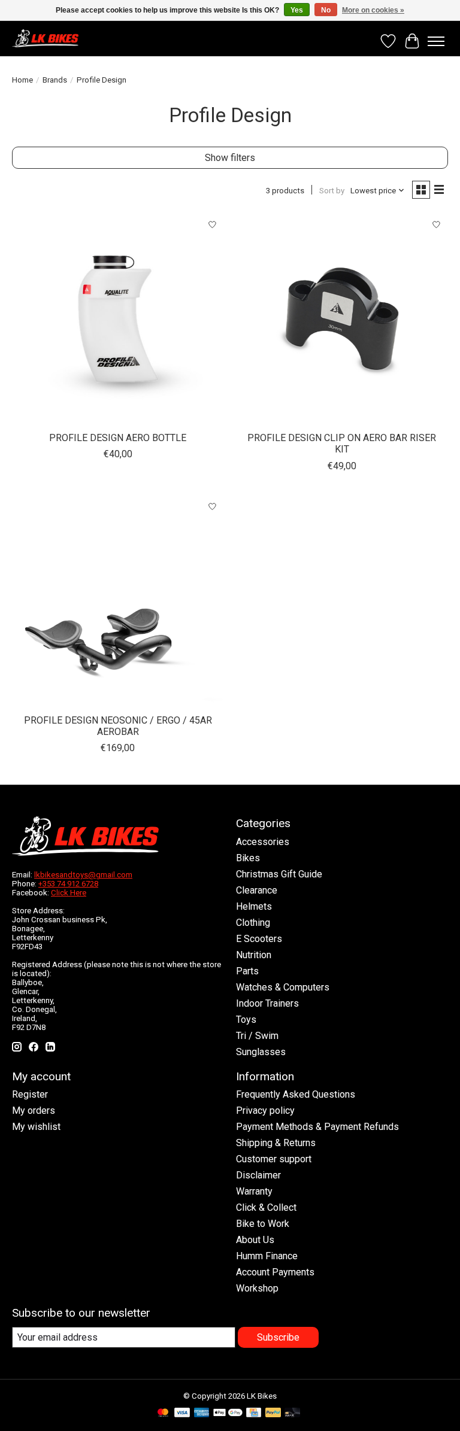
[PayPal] (273, 1413)
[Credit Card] (253, 1413)
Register (30, 1094)
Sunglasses (261, 1052)
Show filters (230, 157)
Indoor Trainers (267, 1003)
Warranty (254, 1191)
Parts (247, 971)
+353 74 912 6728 (68, 883)
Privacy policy (265, 1110)
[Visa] (182, 1413)
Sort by (331, 190)
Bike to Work (262, 1223)
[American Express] (202, 1413)
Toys (246, 1019)
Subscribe (278, 1337)
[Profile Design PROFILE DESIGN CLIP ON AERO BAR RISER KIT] (342, 319)
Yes (296, 10)
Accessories (262, 841)
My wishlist (36, 1126)
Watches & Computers (282, 987)
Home (22, 79)
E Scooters (259, 938)
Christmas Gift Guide (279, 874)
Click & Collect (266, 1207)
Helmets (254, 906)
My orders (33, 1110)
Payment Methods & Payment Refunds (317, 1126)
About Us (255, 1239)
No (326, 10)
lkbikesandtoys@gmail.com (83, 874)
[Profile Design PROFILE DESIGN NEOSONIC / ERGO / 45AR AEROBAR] (118, 601)
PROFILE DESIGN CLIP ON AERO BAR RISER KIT (341, 443)
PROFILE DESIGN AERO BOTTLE (117, 437)
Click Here (68, 892)
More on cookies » (373, 10)
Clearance (256, 890)
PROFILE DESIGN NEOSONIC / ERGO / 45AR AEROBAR (118, 726)
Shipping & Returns (276, 1143)
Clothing (253, 922)
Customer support (273, 1159)
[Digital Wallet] (228, 1413)
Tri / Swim (257, 1035)
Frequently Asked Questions (295, 1094)
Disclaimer (258, 1175)
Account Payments (275, 1272)
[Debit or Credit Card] (292, 1413)
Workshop (257, 1288)
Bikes (248, 858)
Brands (55, 79)
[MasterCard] (163, 1413)
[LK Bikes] (45, 38)
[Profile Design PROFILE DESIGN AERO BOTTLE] (118, 319)
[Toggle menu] (436, 41)
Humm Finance (267, 1256)
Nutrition (253, 955)
